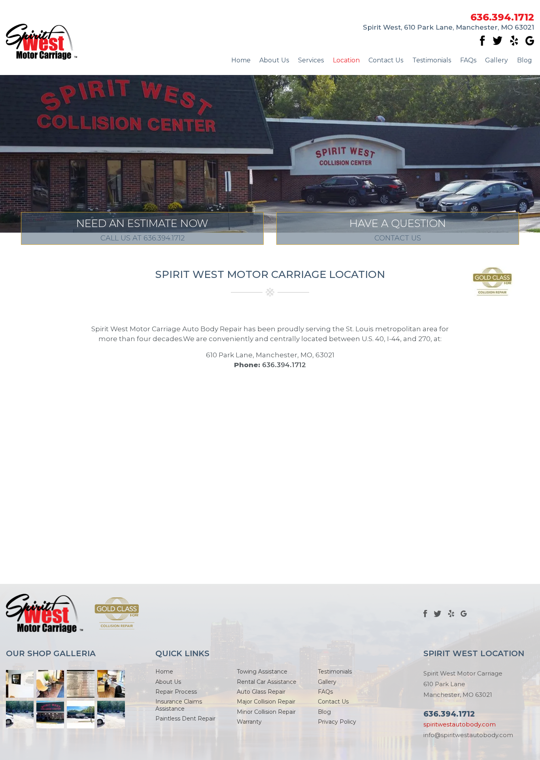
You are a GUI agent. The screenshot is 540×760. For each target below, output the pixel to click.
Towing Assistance (262, 671)
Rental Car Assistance (266, 681)
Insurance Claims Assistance (178, 705)
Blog (524, 60)
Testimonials (431, 60)
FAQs (468, 60)
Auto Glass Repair (261, 691)
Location (346, 60)
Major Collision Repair (266, 701)
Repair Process (176, 691)
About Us (274, 60)
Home (241, 60)
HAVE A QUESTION (397, 229)
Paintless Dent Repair (185, 718)
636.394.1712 (502, 17)
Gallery (496, 60)
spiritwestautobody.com (459, 724)
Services (311, 60)
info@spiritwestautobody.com (468, 735)
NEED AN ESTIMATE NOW (142, 229)
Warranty (249, 721)
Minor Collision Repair (266, 711)
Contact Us (385, 60)
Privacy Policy (337, 721)
